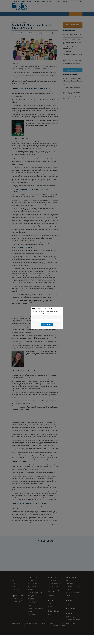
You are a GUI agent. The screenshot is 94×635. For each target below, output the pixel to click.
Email (35, 317)
